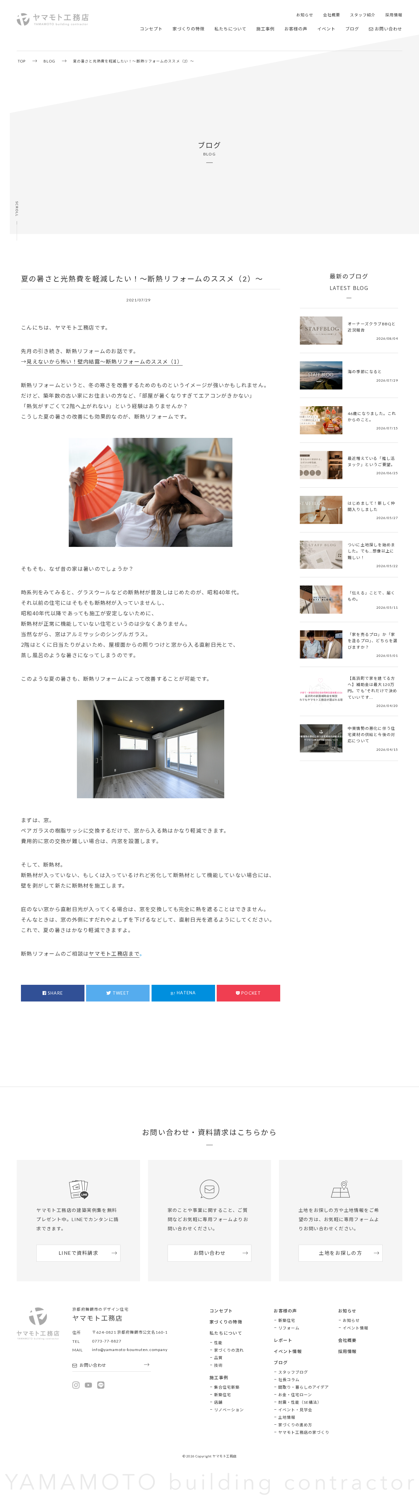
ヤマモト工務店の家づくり (303, 1432)
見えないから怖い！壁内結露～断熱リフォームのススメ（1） (105, 361)
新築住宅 (222, 1394)
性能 (218, 1342)
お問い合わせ (388, 28)
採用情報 (393, 14)
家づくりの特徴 (189, 28)
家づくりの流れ (229, 1350)
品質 (218, 1357)
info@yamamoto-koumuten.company (130, 1349)
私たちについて (230, 28)
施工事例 (265, 28)
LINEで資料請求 (79, 1253)
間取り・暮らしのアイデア (303, 1387)
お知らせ (304, 14)
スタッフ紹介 (362, 14)
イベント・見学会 (295, 1409)
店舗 (218, 1402)
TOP (22, 61)
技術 (218, 1365)
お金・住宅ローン (295, 1394)
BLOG (49, 61)
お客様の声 (295, 28)
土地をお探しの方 (340, 1253)
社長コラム (289, 1379)
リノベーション (229, 1409)
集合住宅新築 (227, 1387)
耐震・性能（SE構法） (299, 1402)
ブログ (352, 28)
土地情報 (286, 1417)
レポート (283, 1340)
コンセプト (151, 28)
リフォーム (289, 1328)
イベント (326, 28)
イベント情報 (288, 1351)
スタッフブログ (293, 1372)
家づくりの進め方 (295, 1424)
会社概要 (331, 14)
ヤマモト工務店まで (114, 953)
